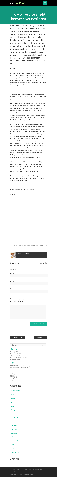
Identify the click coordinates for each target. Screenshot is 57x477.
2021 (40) (13, 378)
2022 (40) (13, 377)
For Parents (38, 469)
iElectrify (33, 474)
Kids (12, 421)
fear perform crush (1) (17, 365)
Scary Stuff (14, 441)
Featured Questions (17, 414)
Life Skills (30, 245)
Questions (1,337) (16, 354)
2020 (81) (13, 380)
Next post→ (40, 337)
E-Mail (12, 281)
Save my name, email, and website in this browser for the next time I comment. (28, 300)
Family (16, 245)
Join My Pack (20, 469)
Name (12, 273)
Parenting (36, 245)
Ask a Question (29, 469)
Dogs (12, 406)
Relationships (15, 437)
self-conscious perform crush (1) (20, 367)
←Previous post (17, 337)
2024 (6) (13, 373)
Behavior (13, 398)
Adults (13, 394)
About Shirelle (15, 390)
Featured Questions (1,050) (19, 357)
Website (13, 289)
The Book (14, 471)
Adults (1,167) (15, 355)
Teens (12, 448)
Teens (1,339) (14, 352)
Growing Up (22, 245)
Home (13, 469)
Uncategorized (15, 452)
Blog (12, 402)
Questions (43, 245)
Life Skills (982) (15, 359)
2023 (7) (13, 375)
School (13, 444)
